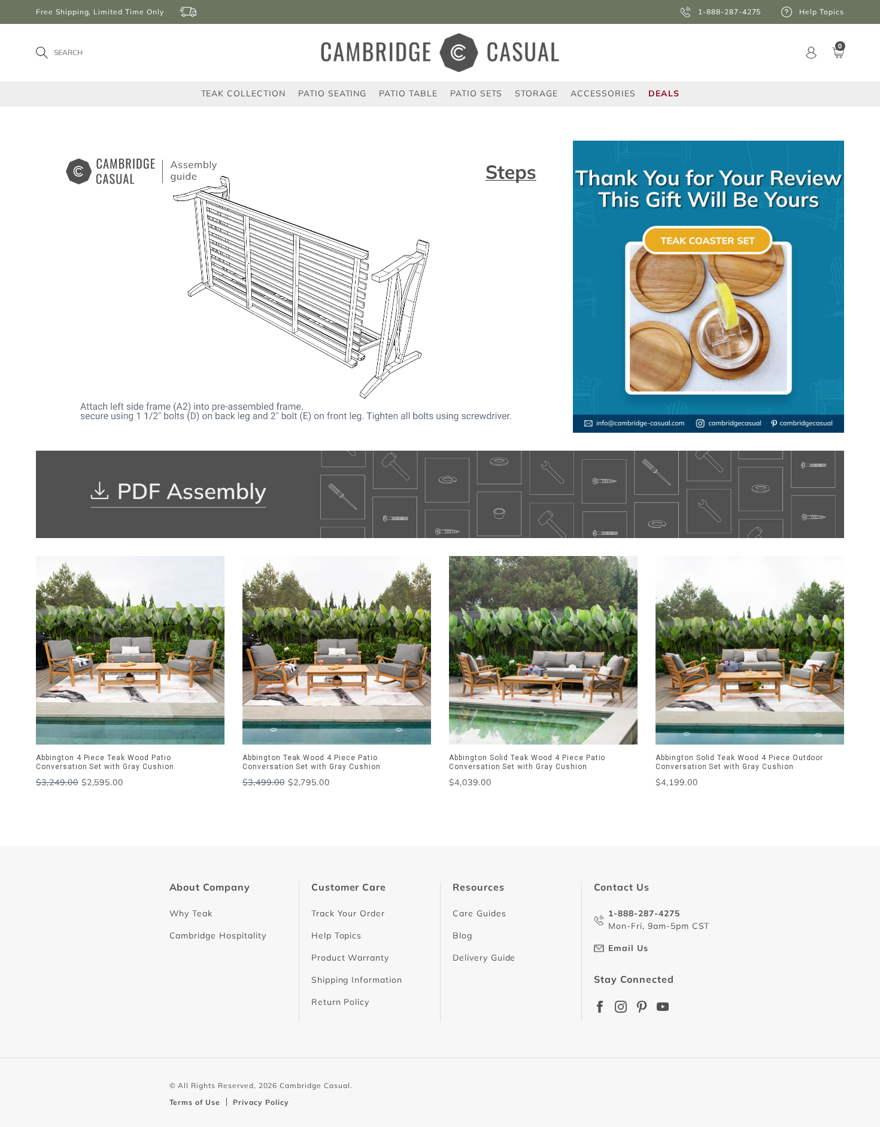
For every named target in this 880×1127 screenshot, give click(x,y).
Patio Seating (332, 93)
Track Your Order (348, 913)
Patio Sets (476, 93)
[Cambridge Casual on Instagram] (621, 1007)
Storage (536, 93)
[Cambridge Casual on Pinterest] (642, 1007)
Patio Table (408, 93)
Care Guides (479, 913)
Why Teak (191, 913)
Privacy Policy (261, 1102)
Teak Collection (243, 93)
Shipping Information (356, 979)
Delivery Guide (484, 957)
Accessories (603, 93)
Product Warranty (350, 957)
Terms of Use (195, 1102)
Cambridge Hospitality (217, 935)
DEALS (663, 93)
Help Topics (336, 935)
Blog (462, 935)
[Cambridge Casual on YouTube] (663, 1007)
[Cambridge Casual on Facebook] (600, 1007)
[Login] (811, 52)
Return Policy (340, 1002)
